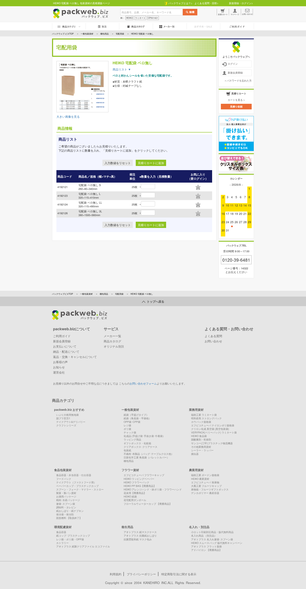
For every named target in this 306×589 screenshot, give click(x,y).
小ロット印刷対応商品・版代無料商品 (212, 532)
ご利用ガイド (62, 336)
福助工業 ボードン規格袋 (205, 475)
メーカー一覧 (112, 336)
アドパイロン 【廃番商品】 (206, 550)
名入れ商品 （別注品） (204, 535)
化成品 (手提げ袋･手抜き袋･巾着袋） (144, 436)
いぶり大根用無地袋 (67, 414)
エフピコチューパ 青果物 (205, 482)
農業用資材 (196, 470)
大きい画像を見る (68, 116)
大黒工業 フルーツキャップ (206, 486)
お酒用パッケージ (66, 496)
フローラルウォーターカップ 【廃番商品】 (148, 503)
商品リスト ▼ (122, 69)
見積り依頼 (236, 106)
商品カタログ (112, 341)
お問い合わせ (213, 341)
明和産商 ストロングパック (206, 418)
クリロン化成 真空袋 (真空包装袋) (210, 429)
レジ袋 (127, 425)
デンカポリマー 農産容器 (205, 493)
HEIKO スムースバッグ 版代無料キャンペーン (216, 542)
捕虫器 (195, 453)
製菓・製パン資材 (66, 493)
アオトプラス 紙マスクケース (140, 532)
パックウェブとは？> (179, 3)
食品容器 (61, 532)
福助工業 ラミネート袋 (204, 414)
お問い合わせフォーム (143, 383)
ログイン (233, 63)
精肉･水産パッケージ (68, 500)
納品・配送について (66, 351)
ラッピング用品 (132, 439)
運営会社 (59, 372)
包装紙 (127, 450)
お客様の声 (60, 362)
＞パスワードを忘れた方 (238, 80)
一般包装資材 (86, 293)
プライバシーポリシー (141, 574)
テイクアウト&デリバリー (70, 421)
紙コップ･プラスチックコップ (73, 535)
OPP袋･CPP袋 (132, 421)
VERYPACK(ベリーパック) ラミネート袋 (214, 432)
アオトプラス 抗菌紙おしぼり (140, 535)
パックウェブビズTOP (62, 293)
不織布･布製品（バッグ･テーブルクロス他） (149, 453)
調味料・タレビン (66, 507)
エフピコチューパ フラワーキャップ (144, 475)
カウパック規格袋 (201, 421)
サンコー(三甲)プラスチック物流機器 (212, 443)
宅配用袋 (119, 293)
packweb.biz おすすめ (69, 409)
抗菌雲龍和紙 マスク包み (138, 539)
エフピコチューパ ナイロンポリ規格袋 (212, 425)
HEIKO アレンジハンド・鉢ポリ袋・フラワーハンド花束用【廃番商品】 (153, 491)
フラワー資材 (130, 470)
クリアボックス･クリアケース (140, 446)
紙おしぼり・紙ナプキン (70, 510)
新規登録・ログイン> (241, 3)
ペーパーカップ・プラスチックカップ (77, 486)
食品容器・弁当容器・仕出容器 (73, 475)
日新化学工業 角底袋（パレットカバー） (146, 457)
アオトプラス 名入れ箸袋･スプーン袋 (212, 539)
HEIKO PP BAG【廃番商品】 (140, 486)
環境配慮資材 (63, 527)
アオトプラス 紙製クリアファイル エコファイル (83, 546)
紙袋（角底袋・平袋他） (137, 418)
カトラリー (62, 542)
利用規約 (115, 574)
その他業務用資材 (201, 446)
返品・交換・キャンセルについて (75, 357)
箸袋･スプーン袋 (65, 503)
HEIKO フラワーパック (136, 482)
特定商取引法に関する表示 (178, 574)
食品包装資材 (63, 470)
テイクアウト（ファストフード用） (76, 482)
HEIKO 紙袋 (130, 496)
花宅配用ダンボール (135, 500)
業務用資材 (196, 409)
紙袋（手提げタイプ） (136, 414)
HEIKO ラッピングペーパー (139, 478)
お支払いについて (64, 346)
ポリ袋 (127, 429)
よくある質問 (213, 336)
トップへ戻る (154, 301)
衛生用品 (127, 527)
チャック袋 (130, 432)
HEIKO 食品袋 (199, 436)
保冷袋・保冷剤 (65, 514)
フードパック (63, 478)
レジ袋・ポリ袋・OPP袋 (70, 539)
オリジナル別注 (114, 346)
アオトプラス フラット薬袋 (206, 546)
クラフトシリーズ (66, 425)
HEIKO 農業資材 (200, 478)
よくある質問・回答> (206, 3)
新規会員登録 (235, 72)
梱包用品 (104, 293)
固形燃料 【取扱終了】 (69, 518)
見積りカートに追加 (151, 163)
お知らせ (59, 367)
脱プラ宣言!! (63, 418)
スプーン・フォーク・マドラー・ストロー (80, 489)
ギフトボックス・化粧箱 (137, 443)
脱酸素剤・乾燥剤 (201, 439)
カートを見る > (236, 99)
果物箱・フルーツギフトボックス (210, 489)
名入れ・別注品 (199, 527)
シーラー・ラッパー (202, 450)
